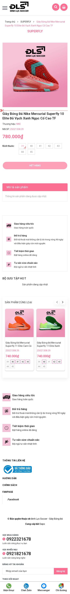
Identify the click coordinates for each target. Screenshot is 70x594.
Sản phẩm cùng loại (18, 302)
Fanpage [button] (7, 492)
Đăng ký (60, 571)
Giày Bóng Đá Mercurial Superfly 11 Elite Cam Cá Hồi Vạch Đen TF (18, 345)
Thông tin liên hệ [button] (13, 460)
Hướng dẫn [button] (9, 478)
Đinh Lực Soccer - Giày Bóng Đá (47, 518)
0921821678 (19, 553)
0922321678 (19, 539)
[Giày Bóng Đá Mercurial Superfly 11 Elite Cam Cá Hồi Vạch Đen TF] (19, 323)
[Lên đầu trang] (58, 577)
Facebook (13, 499)
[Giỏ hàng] (64, 7)
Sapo (42, 524)
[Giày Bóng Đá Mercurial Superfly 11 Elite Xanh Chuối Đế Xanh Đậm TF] (50, 323)
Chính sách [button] (9, 485)
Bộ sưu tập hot (14, 278)
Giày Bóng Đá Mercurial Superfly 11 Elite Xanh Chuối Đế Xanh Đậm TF (49, 345)
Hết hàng (35, 165)
